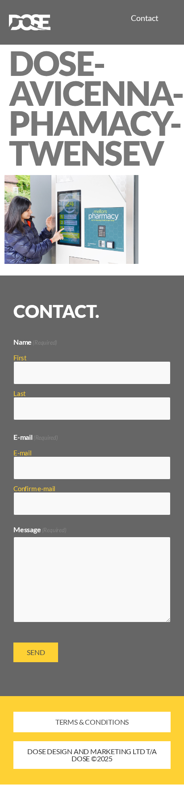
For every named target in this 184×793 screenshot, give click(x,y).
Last (19, 393)
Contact (145, 18)
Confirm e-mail (34, 488)
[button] (92, 755)
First (20, 357)
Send (36, 652)
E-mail (22, 452)
